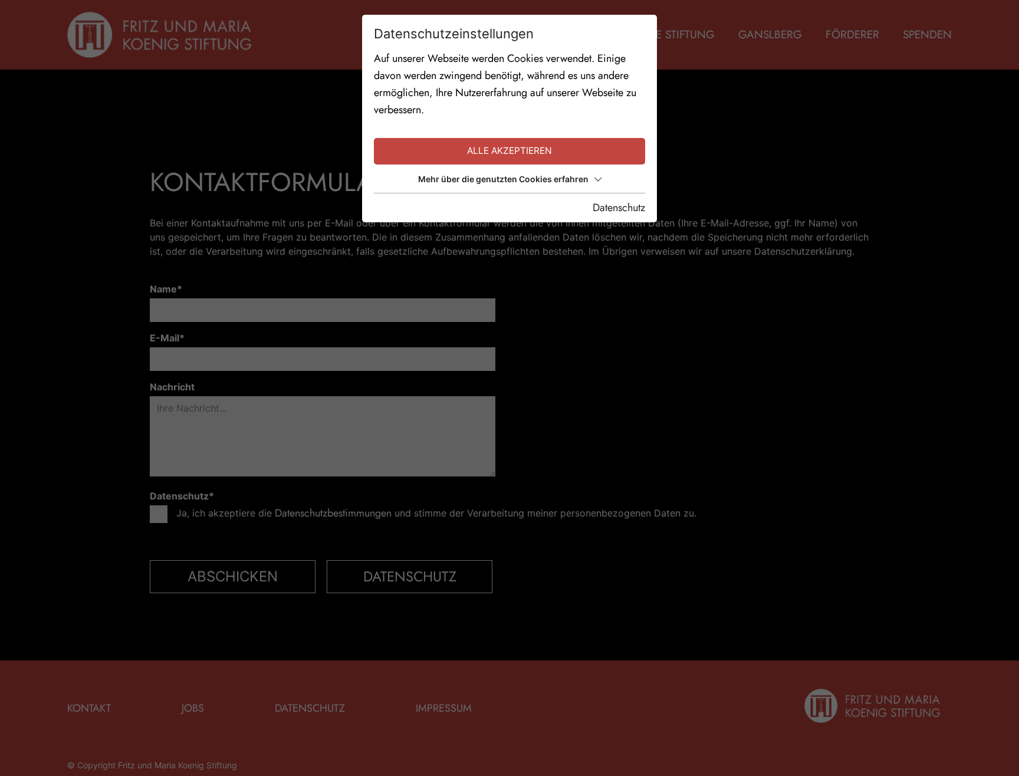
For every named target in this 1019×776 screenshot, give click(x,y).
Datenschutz (619, 207)
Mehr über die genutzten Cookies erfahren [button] (503, 179)
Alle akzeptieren (509, 150)
